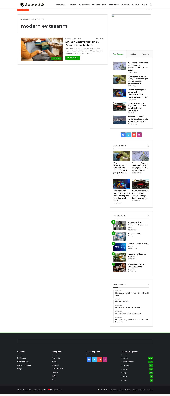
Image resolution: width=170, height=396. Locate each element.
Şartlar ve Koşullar (24, 365)
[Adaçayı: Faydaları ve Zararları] (119, 257)
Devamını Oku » (72, 58)
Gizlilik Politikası (23, 362)
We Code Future (56, 390)
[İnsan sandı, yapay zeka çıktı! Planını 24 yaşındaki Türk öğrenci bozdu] (119, 66)
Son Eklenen (118, 54)
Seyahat (114, 4)
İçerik (125, 376)
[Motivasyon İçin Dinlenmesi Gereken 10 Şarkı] (119, 225)
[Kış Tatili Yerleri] (119, 236)
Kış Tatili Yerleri (134, 234)
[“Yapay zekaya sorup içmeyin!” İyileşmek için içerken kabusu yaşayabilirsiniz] (119, 79)
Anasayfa (25, 19)
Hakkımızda (21, 358)
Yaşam (72, 4)
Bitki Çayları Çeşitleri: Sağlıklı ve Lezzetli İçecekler (137, 266)
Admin (69, 39)
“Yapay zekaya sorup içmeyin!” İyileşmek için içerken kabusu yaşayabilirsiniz (120, 168)
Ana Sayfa (61, 4)
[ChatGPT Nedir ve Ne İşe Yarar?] (119, 247)
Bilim (135, 4)
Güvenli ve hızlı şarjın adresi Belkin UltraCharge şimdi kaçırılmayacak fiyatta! (121, 196)
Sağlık (125, 4)
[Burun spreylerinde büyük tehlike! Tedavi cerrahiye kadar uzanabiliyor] (119, 106)
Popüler (133, 54)
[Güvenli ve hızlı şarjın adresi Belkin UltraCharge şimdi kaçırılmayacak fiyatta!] (119, 93)
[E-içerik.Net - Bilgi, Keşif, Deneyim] (31, 4)
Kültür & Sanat (99, 4)
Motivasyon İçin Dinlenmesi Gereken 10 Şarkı (138, 224)
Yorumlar (146, 54)
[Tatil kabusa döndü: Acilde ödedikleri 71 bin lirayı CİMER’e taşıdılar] (119, 120)
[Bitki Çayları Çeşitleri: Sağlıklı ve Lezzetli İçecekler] (119, 267)
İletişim (20, 369)
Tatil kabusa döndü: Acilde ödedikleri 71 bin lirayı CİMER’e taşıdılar (138, 119)
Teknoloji (84, 4)
